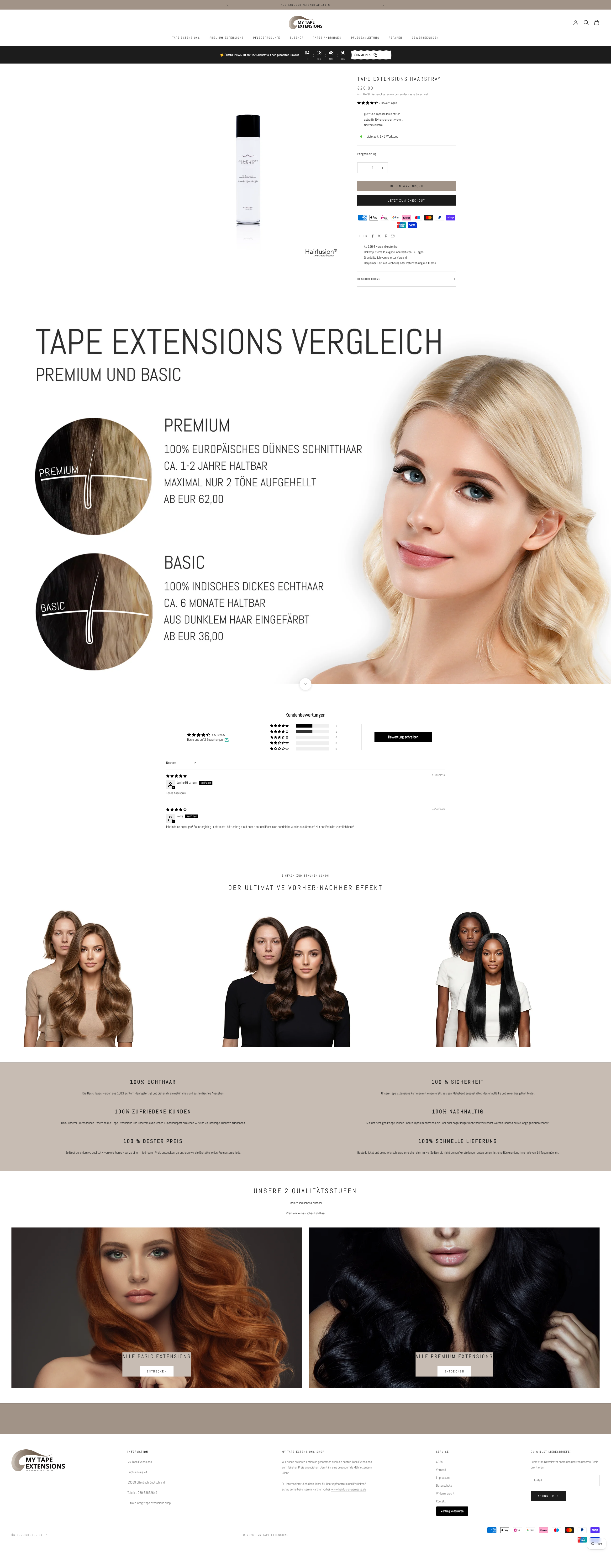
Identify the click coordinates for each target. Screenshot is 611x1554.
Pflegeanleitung (365, 38)
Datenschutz (444, 1485)
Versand (441, 1470)
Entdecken (157, 1371)
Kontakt (441, 1501)
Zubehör (297, 38)
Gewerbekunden (425, 38)
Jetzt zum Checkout (406, 200)
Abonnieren (548, 1496)
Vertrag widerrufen (452, 1511)
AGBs (439, 1462)
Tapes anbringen (327, 38)
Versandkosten (381, 94)
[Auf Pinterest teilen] (386, 236)
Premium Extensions (227, 38)
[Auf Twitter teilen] (379, 236)
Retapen (395, 38)
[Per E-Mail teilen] (393, 236)
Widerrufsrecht (445, 1493)
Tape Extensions (186, 38)
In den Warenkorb (406, 186)
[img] (176, 776)
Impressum (443, 1477)
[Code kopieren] (375, 55)
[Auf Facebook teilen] (372, 236)
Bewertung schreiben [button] (403, 736)
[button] (368, 103)
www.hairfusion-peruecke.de (348, 1489)
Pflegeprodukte (266, 38)
